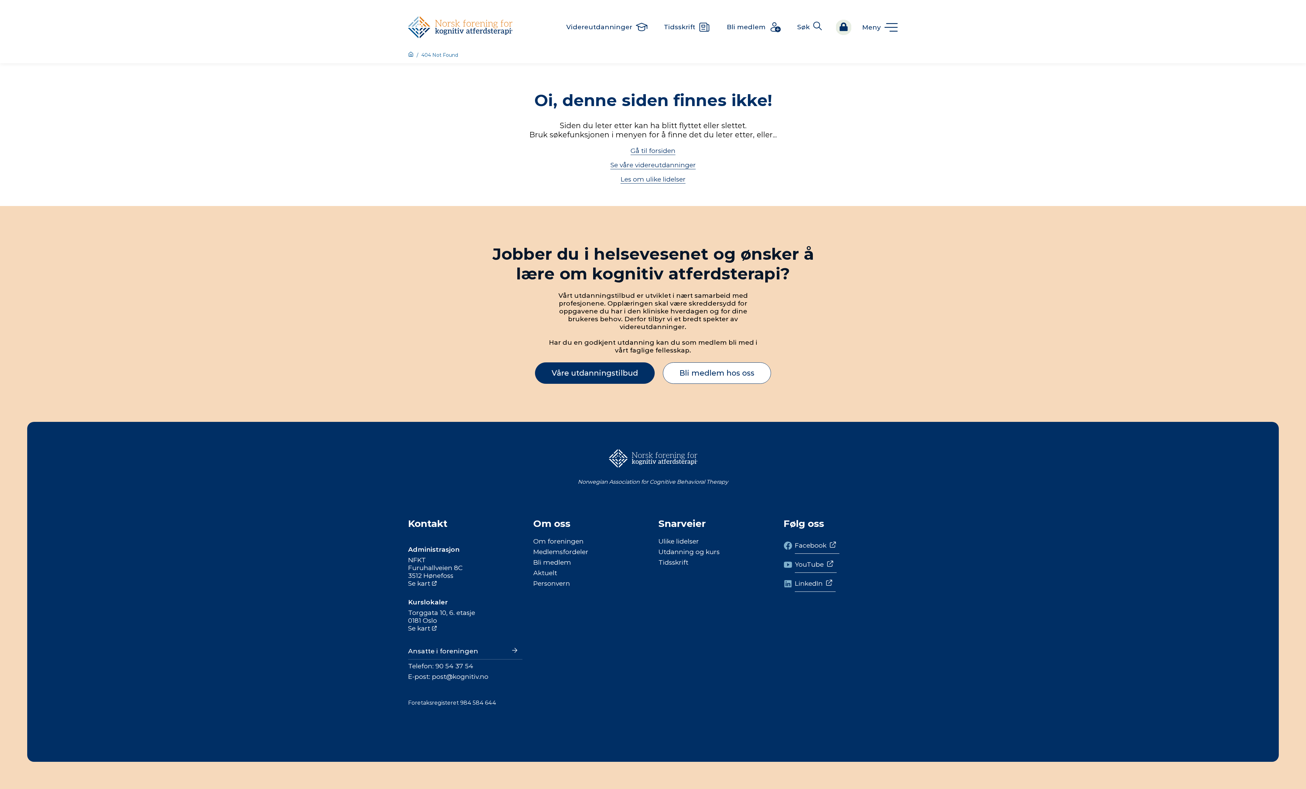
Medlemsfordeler (560, 552)
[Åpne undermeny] (880, 27)
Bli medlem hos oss (717, 373)
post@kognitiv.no (460, 677)
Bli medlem (552, 562)
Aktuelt (545, 573)
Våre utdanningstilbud (595, 373)
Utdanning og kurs (689, 552)
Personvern (551, 583)
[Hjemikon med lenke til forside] (411, 54)
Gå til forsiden (653, 151)
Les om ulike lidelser (653, 179)
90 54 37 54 (454, 666)
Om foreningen (558, 541)
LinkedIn (809, 583)
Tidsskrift (673, 562)
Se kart (419, 583)
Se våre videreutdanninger (653, 165)
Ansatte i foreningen (443, 651)
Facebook (810, 545)
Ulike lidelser (678, 541)
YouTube (809, 564)
